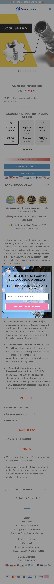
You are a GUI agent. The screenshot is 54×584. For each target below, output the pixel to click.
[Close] (49, 269)
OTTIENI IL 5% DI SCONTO (27, 306)
